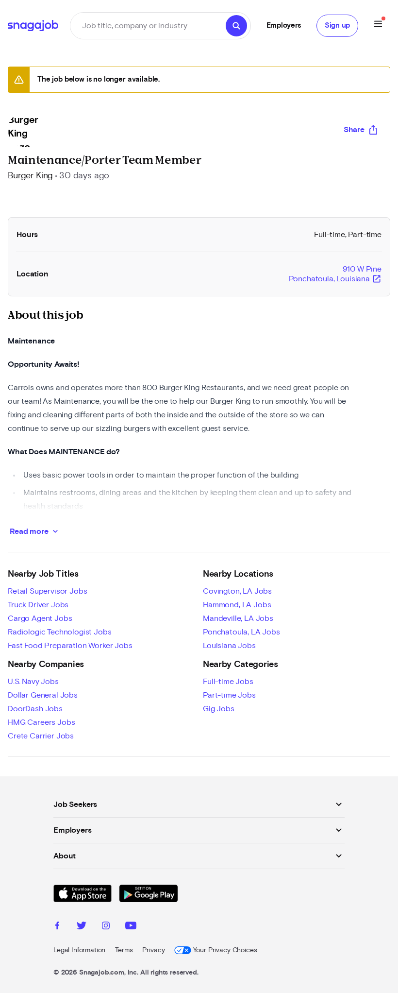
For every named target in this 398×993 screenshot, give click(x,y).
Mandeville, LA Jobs (238, 618)
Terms (124, 950)
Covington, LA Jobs (237, 591)
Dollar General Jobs (43, 695)
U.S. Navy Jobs (33, 681)
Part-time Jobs (229, 695)
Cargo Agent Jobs (40, 618)
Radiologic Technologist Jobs (60, 632)
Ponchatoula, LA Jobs (241, 632)
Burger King (30, 175)
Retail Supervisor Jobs (47, 591)
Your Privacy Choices (225, 950)
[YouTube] (130, 927)
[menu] (378, 25)
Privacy (153, 950)
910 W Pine (335, 274)
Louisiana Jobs (229, 646)
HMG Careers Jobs (41, 722)
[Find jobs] (236, 25)
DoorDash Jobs (35, 709)
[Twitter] (81, 927)
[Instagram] (106, 927)
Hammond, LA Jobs (237, 605)
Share (354, 130)
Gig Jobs (218, 709)
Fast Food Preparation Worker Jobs (70, 646)
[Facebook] (57, 927)
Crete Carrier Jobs (41, 736)
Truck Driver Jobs (38, 605)
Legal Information (79, 950)
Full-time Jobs (228, 681)
